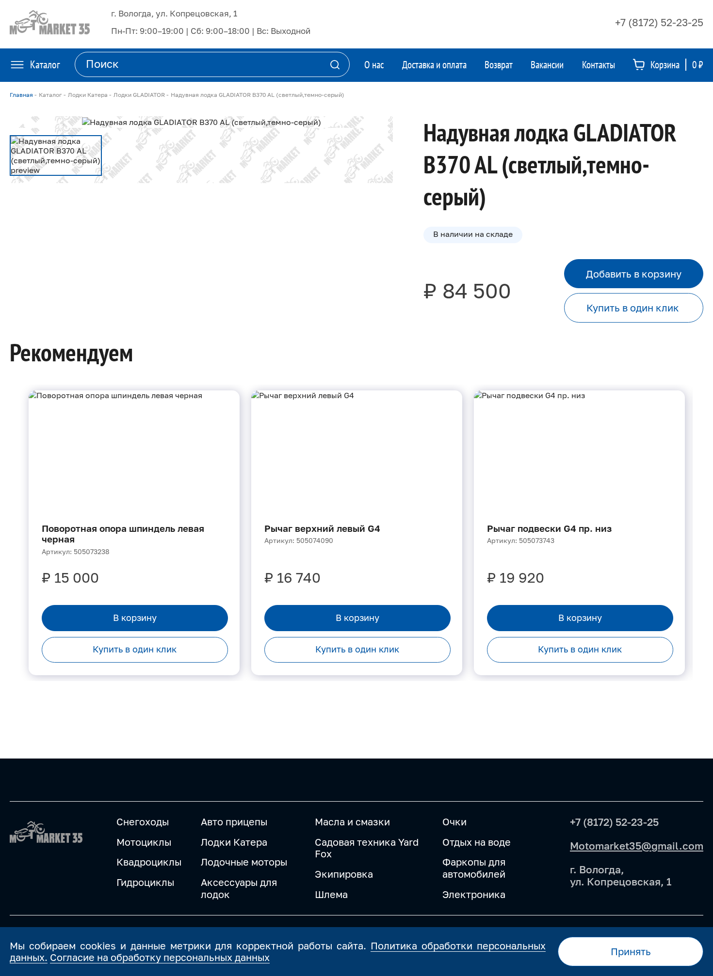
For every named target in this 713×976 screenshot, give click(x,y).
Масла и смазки (352, 821)
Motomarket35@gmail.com (636, 845)
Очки (454, 821)
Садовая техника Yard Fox (367, 848)
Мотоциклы (143, 842)
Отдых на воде (476, 842)
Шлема (331, 894)
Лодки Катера (234, 842)
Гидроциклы (145, 882)
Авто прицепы (234, 821)
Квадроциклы (148, 862)
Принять (631, 951)
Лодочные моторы (244, 862)
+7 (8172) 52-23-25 (659, 22)
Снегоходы (142, 821)
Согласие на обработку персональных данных (160, 957)
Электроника (473, 894)
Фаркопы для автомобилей (473, 868)
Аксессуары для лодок (239, 888)
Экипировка (344, 874)
